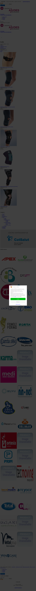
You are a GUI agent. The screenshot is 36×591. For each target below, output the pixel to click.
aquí (15, 296)
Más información (18, 304)
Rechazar (18, 301)
